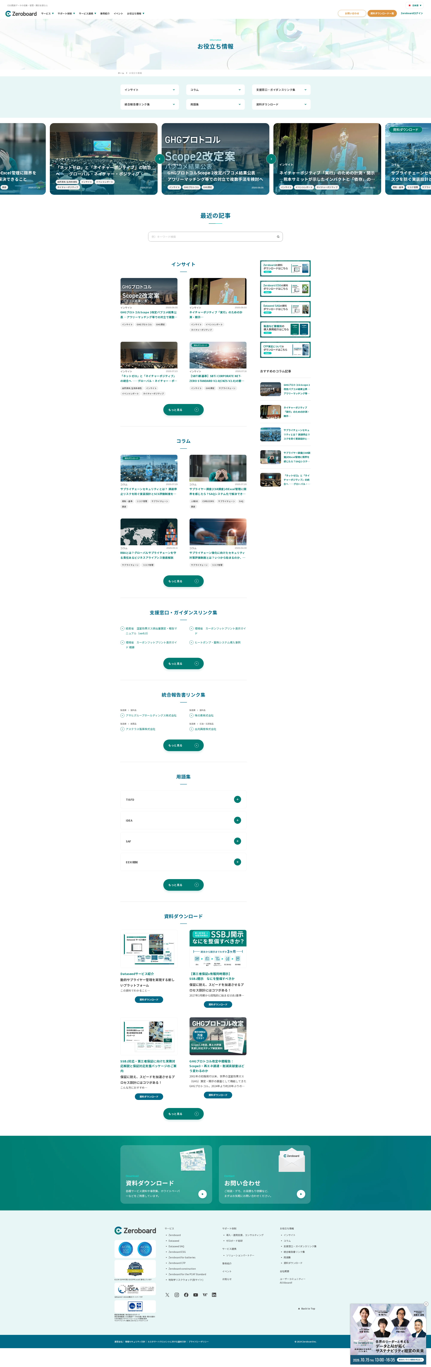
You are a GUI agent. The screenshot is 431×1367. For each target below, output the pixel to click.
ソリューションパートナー (240, 1255)
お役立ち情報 (134, 13)
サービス (46, 13)
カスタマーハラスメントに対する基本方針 (167, 1341)
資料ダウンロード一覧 (382, 13)
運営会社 (118, 1341)
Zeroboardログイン (412, 13)
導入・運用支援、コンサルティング (245, 1235)
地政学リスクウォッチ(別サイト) (186, 1279)
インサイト (132, 90)
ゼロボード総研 (234, 1240)
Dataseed (174, 1240)
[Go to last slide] (160, 159)
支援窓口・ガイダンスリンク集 (275, 90)
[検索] (280, 237)
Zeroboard (175, 1235)
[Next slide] (271, 159)
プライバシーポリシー (199, 1341)
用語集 (194, 104)
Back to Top (308, 1308)
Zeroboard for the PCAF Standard (187, 1274)
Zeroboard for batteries (182, 1257)
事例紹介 (105, 13)
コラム (194, 90)
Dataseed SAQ (176, 1246)
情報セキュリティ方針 (135, 1341)
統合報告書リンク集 (137, 104)
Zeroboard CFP (177, 1263)
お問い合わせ (352, 13)
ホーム (121, 72)
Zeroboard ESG (177, 1251)
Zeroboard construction (182, 1268)
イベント (118, 13)
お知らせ (227, 1279)
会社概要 (284, 1271)
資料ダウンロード (267, 104)
